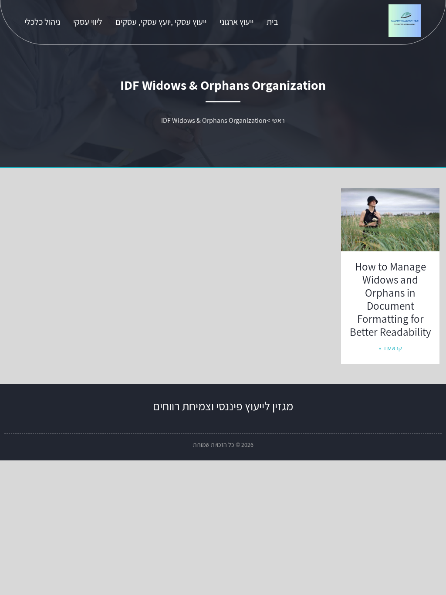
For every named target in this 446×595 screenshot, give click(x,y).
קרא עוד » (390, 348)
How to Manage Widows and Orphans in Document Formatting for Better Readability (390, 299)
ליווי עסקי (87, 21)
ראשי (278, 120)
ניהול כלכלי (42, 21)
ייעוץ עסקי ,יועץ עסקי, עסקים (160, 21)
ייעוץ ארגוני (236, 21)
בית (272, 21)
